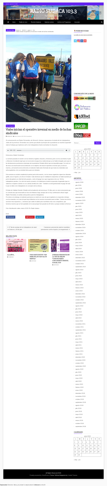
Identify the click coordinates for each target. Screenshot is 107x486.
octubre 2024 (79, 230)
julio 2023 (78, 272)
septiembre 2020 (80, 366)
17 (83, 161)
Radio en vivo (23, 22)
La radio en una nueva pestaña (83, 35)
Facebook (11, 217)
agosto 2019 (79, 405)
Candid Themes (72, 475)
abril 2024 (78, 248)
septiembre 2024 (80, 233)
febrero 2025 (79, 221)
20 (94, 161)
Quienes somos (49, 22)
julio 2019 (78, 408)
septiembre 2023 (80, 266)
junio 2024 (78, 242)
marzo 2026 (79, 191)
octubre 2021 (79, 327)
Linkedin (40, 217)
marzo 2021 (79, 348)
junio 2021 (78, 339)
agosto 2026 (79, 182)
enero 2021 (79, 354)
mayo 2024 (79, 245)
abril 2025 (78, 215)
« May (75, 172)
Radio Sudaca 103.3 (53, 11)
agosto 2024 (79, 236)
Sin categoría (10, 126)
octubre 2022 (79, 300)
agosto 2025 (79, 203)
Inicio (13, 22)
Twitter (20, 217)
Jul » (79, 172)
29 (75, 167)
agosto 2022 (79, 306)
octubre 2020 (79, 363)
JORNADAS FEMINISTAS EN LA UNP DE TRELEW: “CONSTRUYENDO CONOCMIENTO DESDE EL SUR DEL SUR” (61, 259)
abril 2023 (78, 282)
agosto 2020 (79, 369)
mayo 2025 (79, 212)
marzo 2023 (79, 285)
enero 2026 (79, 194)
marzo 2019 (79, 420)
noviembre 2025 (80, 200)
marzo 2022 (79, 321)
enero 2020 (79, 390)
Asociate (77, 22)
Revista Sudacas (36, 22)
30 (79, 167)
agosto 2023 (79, 269)
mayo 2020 (79, 378)
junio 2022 (78, 312)
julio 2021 (78, 336)
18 (87, 161)
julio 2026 (78, 185)
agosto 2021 (79, 333)
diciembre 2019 (80, 393)
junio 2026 (78, 188)
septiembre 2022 (80, 303)
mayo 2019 (79, 414)
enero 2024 (79, 254)
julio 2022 (78, 309)
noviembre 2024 (80, 227)
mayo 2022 (79, 315)
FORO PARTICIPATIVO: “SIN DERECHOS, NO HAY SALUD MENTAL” (38, 257)
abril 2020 (78, 381)
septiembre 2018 (80, 426)
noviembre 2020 (80, 360)
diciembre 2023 (80, 257)
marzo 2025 (79, 218)
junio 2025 (78, 209)
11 (87, 158)
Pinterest (30, 217)
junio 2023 (78, 275)
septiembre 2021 (80, 330)
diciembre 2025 (80, 197)
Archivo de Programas (64, 22)
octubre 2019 (79, 399)
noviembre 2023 (80, 260)
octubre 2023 (79, 263)
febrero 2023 (79, 288)
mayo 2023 (79, 279)
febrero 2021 (79, 351)
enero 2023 (79, 291)
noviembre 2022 (80, 297)
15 (75, 161)
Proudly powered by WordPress (39, 475)
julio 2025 (78, 206)
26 (91, 164)
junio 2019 (78, 411)
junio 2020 (78, 375)
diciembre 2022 (80, 294)
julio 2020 (78, 372)
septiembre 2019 (80, 402)
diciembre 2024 (80, 224)
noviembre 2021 (80, 324)
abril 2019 (78, 417)
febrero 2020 (79, 387)
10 (83, 158)
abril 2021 (78, 345)
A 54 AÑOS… (11, 255)
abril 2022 (78, 318)
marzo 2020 (79, 384)
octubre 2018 (79, 423)
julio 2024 (78, 239)
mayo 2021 (79, 342)
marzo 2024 (79, 251)
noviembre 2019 (80, 396)
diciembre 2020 (80, 357)
